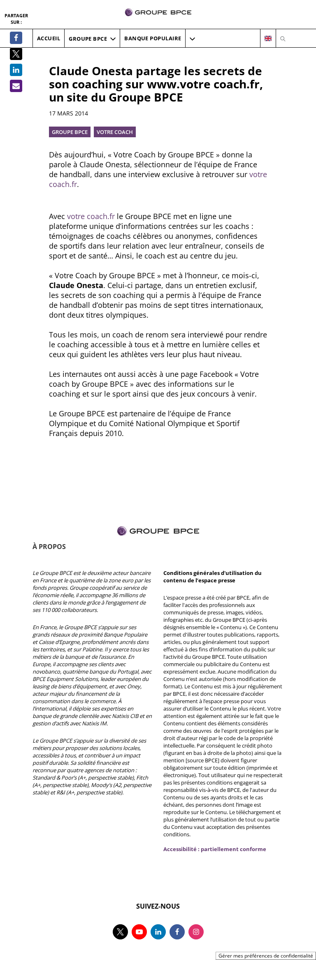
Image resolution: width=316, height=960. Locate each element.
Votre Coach (115, 132)
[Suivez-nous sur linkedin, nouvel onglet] (158, 931)
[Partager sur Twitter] (16, 53)
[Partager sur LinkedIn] (16, 69)
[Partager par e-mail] (16, 85)
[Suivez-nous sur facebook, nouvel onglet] (177, 931)
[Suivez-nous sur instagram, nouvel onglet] (196, 931)
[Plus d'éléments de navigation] (192, 38)
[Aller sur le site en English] (268, 38)
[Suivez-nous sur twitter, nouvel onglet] (120, 931)
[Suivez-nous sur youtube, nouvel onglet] (139, 931)
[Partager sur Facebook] (16, 37)
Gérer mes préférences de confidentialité (265, 955)
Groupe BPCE (70, 132)
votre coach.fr (91, 216)
